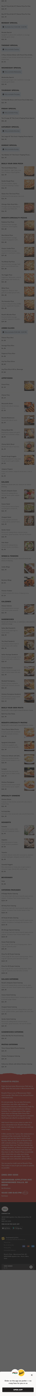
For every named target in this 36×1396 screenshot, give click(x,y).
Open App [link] (18, 1390)
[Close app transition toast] (32, 1375)
